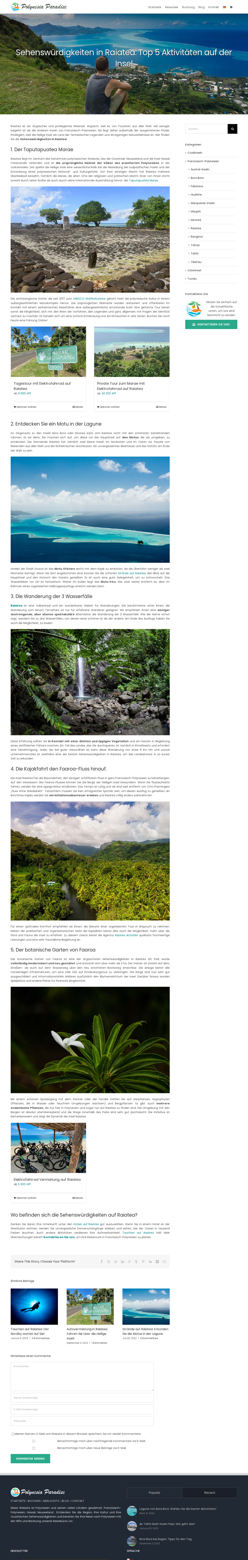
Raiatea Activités (126, 935)
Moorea (196, 220)
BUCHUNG (34, 1501)
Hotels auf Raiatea (86, 1224)
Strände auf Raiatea (132, 573)
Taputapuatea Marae (143, 180)
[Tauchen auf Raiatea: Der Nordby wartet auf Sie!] (34, 1290)
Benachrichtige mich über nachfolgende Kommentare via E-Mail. (101, 1441)
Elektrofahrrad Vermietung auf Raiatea (47, 1179)
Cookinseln (195, 153)
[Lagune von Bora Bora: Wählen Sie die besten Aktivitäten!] (132, 1511)
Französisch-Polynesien (123, 75)
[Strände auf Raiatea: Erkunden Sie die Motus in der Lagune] (146, 1290)
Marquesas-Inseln (203, 203)
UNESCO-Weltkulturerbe (89, 299)
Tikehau (196, 262)
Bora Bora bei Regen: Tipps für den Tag (166, 1539)
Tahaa (195, 245)
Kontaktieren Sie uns (59, 1237)
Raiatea (144, 75)
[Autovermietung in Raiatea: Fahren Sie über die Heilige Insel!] (90, 1290)
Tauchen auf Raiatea (138, 1233)
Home (102, 75)
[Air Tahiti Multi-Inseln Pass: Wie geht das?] (132, 1526)
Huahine (196, 195)
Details (79, 407)
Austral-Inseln (200, 169)
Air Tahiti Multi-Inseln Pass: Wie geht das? (167, 1524)
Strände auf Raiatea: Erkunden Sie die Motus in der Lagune (145, 1331)
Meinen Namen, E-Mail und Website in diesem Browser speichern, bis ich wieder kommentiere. (78, 1434)
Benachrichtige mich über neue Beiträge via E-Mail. (92, 1448)
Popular (154, 1492)
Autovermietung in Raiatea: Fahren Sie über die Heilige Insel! (87, 1334)
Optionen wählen (26, 407)
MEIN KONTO (51, 1501)
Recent (209, 1492)
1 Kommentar (99, 1343)
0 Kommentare (40, 1338)
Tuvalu (192, 279)
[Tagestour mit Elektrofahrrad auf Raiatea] (48, 352)
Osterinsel (194, 270)
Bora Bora (197, 178)
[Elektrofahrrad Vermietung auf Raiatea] (48, 1148)
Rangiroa (197, 237)
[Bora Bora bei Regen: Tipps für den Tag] (132, 1541)
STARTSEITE (18, 1501)
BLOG (65, 1501)
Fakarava (197, 186)
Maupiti (196, 211)
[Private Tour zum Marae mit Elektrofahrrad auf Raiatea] (131, 352)
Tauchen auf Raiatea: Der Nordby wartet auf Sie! (30, 1331)
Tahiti (194, 253)
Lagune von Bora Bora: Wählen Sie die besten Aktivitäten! (178, 1509)
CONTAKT (77, 1501)
